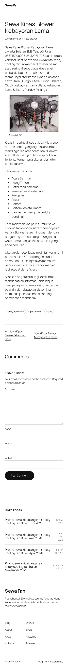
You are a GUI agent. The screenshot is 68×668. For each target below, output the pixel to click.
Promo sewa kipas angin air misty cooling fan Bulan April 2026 (28, 551)
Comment (11, 389)
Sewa (49, 311)
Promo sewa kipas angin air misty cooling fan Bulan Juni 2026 (28, 521)
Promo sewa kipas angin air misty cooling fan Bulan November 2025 (23, 567)
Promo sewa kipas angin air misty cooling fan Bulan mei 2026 (28, 536)
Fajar (18, 38)
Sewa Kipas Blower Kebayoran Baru (15, 335)
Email (8, 443)
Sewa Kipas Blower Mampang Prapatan (45, 335)
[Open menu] (61, 5)
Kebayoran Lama (15, 311)
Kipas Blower (30, 38)
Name (8, 428)
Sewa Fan (11, 5)
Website (9, 458)
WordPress (57, 661)
